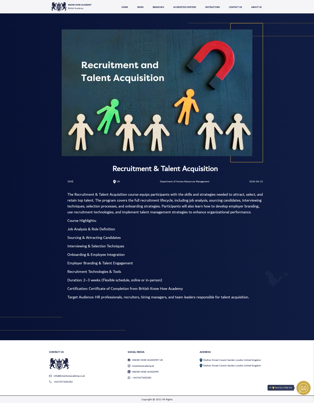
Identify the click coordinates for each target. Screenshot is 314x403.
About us (256, 7)
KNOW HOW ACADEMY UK (147, 360)
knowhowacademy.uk (143, 366)
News (140, 7)
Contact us (235, 7)
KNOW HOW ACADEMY (145, 372)
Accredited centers (184, 7)
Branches (158, 7)
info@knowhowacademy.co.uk (69, 376)
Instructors (212, 7)
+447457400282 (63, 382)
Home (125, 7)
